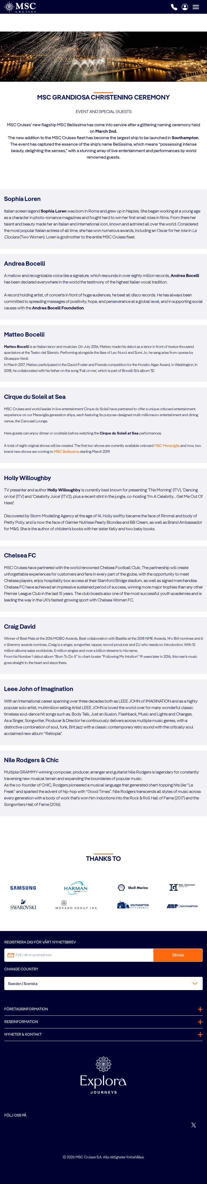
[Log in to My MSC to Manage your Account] (185, 7)
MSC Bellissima (66, 452)
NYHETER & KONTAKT (23, 1034)
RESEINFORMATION (21, 1022)
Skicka (178, 955)
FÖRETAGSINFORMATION (26, 1009)
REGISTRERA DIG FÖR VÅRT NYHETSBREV (40, 942)
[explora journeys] (103, 1075)
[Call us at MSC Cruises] (174, 7)
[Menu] (199, 7)
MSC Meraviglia (167, 446)
